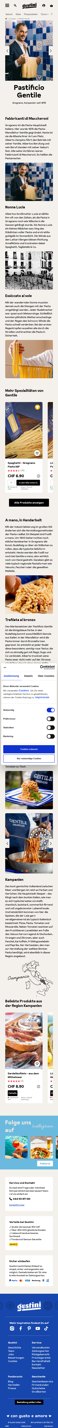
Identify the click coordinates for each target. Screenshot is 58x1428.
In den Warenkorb (28, 482)
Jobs (11, 1354)
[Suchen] (15, 6)
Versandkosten (41, 1347)
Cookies (24, 690)
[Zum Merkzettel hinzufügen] (37, 453)
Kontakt (36, 1364)
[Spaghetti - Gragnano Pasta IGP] (24, 430)
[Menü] (7, 6)
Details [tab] (28, 676)
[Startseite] (6, 18)
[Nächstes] (51, 50)
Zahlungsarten (40, 1351)
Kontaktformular (17, 1205)
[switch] (51, 719)
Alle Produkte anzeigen (29, 502)
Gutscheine (38, 1388)
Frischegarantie (41, 1357)
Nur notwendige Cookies (29, 758)
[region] (29, 50)
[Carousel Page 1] (22, 871)
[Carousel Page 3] (31, 871)
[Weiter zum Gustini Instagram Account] (12, 1328)
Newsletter (38, 1368)
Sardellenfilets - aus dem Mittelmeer (23, 1075)
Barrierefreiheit (41, 1361)
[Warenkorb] (51, 6)
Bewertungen (16, 1357)
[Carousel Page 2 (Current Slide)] (27, 871)
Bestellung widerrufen (29, 1402)
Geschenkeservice (42, 1381)
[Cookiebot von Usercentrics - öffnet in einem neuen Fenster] (42, 667)
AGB (7, 1426)
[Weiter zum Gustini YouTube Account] (38, 1328)
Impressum (42, 697)
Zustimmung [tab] (11, 676)
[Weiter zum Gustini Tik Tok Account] (46, 1328)
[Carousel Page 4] (36, 871)
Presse (12, 1388)
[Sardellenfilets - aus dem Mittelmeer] (24, 1041)
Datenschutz (26, 1426)
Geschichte (14, 1347)
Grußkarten (39, 1391)
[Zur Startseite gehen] (29, 6)
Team (11, 1351)
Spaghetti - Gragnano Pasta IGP (21, 464)
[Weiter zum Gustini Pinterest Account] (29, 1328)
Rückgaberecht (41, 1354)
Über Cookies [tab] (46, 676)
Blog (10, 1381)
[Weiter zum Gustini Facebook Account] (20, 1328)
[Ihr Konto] (43, 6)
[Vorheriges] (7, 50)
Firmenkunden (40, 1385)
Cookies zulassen (29, 749)
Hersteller (14, 1385)
